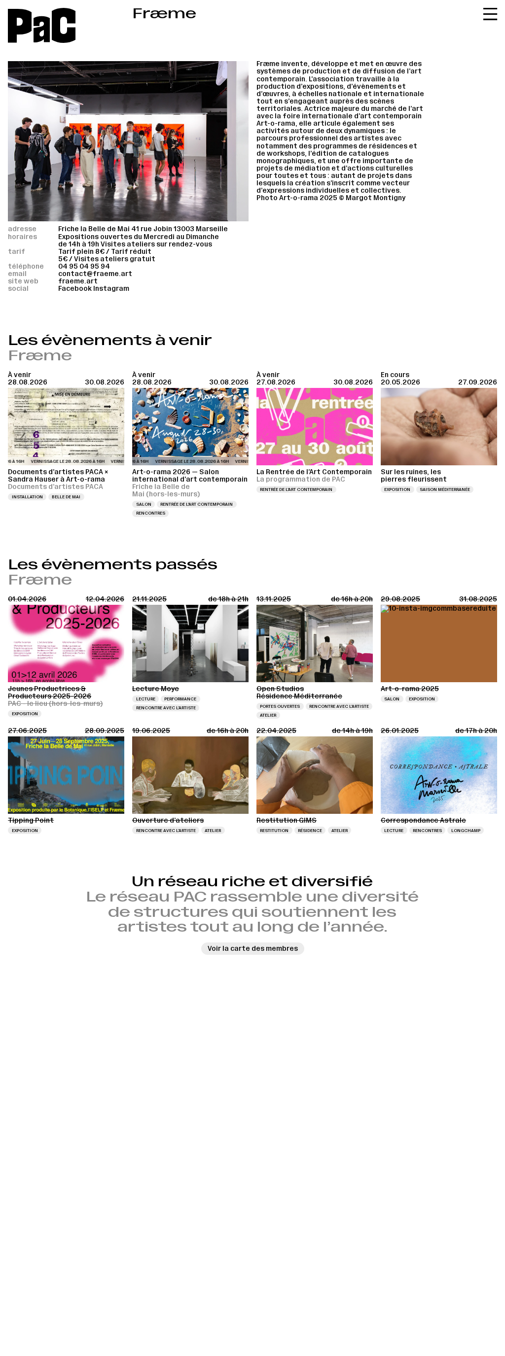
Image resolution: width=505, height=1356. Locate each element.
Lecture (145, 698)
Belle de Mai (66, 496)
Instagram (111, 288)
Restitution (274, 830)
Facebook (75, 288)
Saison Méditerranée (445, 489)
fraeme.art (78, 281)
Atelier (268, 715)
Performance (180, 698)
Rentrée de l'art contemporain (196, 504)
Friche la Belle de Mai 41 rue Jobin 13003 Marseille (143, 229)
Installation (27, 496)
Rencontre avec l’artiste (166, 707)
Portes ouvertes (280, 706)
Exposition (397, 489)
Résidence (310, 830)
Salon (143, 504)
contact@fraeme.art (95, 274)
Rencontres (150, 513)
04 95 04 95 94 (84, 266)
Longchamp (465, 830)
